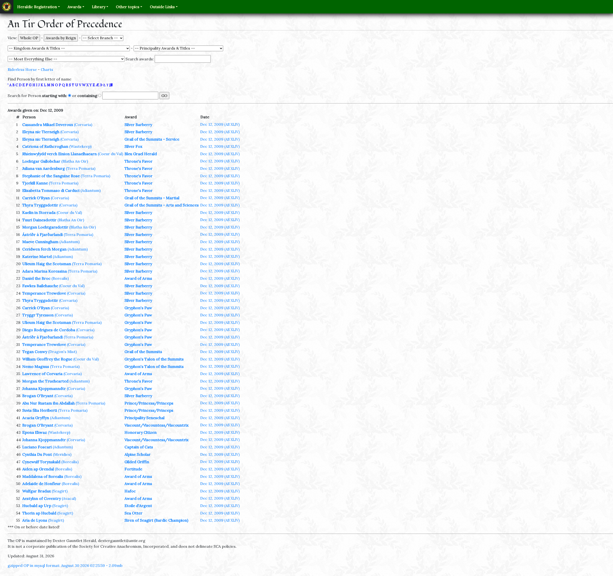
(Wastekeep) (80, 146)
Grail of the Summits (143, 351)
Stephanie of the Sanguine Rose (51, 175)
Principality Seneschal (145, 417)
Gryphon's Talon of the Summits (154, 359)
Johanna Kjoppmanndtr (44, 388)
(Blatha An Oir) (74, 161)
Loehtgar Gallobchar (41, 161)
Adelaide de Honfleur (41, 483)
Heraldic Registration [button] (37, 6)
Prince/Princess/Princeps (149, 403)
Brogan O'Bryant (37, 395)
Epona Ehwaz (34, 432)
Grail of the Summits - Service (152, 139)
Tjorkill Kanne (35, 183)
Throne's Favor (139, 161)
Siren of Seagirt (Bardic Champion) (156, 520)
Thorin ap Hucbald (39, 513)
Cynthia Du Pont (37, 454)
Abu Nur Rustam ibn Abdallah (48, 403)
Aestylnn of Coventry (41, 498)
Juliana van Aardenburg (43, 168)
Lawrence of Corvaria (42, 373)
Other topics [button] (127, 6)
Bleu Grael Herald (141, 153)
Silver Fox (133, 146)
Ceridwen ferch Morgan (44, 249)
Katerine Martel (37, 256)
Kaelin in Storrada (39, 212)
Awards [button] (74, 6)
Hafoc (130, 491)
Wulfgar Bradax (36, 491)
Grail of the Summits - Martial (152, 197)
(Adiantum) (90, 190)
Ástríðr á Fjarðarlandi (42, 234)
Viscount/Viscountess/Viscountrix (156, 425)
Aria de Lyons (34, 520)
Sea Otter (133, 513)
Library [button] (98, 6)
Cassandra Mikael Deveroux (47, 124)
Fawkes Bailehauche (40, 285)
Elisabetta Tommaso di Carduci (50, 190)
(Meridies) (62, 454)
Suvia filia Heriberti (39, 410)
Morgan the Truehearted (45, 381)
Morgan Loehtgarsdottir (45, 227)
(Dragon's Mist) (62, 351)
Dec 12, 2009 (220, 124)
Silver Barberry (138, 124)
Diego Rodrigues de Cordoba (48, 329)
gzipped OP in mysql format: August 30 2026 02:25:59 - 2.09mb (65, 565)
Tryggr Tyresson (38, 315)
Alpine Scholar (138, 454)
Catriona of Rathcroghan (45, 146)
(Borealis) (60, 278)
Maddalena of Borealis (42, 476)
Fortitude (133, 469)
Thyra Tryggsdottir (40, 205)
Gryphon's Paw (138, 307)
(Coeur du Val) (110, 153)
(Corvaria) (83, 124)
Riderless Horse (22, 69)
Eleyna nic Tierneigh (40, 131)
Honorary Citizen (141, 432)
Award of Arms (138, 278)
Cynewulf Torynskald (41, 461)
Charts (47, 69)
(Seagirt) (60, 491)
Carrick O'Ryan (36, 197)
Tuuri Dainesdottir (39, 219)
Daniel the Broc (36, 278)
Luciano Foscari (37, 447)
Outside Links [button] (162, 6)
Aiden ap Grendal (38, 469)
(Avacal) (69, 498)
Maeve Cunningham (40, 241)
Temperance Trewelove (44, 293)
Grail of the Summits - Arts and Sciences (162, 205)
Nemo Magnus (35, 366)
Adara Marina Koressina (44, 271)
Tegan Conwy (34, 351)
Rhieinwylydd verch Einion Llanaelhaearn (59, 153)
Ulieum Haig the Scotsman (46, 263)
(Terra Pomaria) (80, 168)
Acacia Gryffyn (35, 417)
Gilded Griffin (137, 461)
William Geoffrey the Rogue (47, 359)
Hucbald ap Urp (36, 505)
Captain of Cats (139, 447)
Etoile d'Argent (138, 505)
